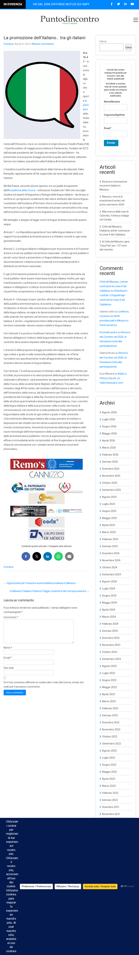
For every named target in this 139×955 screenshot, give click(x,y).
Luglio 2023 (108, 673)
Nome (8, 647)
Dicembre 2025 (110, 468)
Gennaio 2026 (110, 461)
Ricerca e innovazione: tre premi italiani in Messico (114, 185)
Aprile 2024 (108, 609)
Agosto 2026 (109, 412)
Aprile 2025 (108, 525)
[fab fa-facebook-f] (111, 4)
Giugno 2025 (109, 511)
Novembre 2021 (111, 814)
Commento (11, 617)
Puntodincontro (108, 332)
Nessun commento (43, 43)
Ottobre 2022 (109, 736)
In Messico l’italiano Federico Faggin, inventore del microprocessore (49, 591)
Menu (135, 19)
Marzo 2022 (109, 785)
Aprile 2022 (108, 778)
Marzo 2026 (109, 447)
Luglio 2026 (108, 419)
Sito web (9, 667)
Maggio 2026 (109, 433)
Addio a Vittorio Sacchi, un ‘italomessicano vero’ (113, 378)
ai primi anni (86, 105)
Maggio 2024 (109, 602)
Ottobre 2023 (109, 652)
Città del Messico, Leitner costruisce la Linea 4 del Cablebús (114, 286)
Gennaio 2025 (110, 546)
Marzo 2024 (109, 616)
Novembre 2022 (111, 729)
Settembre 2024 (111, 574)
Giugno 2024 (109, 595)
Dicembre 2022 (110, 722)
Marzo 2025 (109, 532)
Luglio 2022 (108, 757)
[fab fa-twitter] (118, 4)
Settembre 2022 (111, 743)
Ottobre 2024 (109, 567)
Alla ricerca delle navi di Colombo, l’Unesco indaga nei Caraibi (114, 215)
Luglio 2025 (108, 504)
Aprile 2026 (108, 440)
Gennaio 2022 (110, 800)
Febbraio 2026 (110, 454)
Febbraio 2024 (110, 623)
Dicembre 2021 (110, 807)
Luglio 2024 (108, 588)
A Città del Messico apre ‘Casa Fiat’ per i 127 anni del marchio (115, 245)
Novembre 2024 (111, 560)
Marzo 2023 (109, 701)
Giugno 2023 (109, 680)
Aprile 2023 (108, 694)
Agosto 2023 (109, 666)
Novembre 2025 (111, 475)
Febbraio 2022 (110, 792)
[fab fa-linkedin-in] (125, 4)
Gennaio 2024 (110, 630)
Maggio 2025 (109, 518)
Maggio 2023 (109, 687)
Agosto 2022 (109, 750)
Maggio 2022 (109, 771)
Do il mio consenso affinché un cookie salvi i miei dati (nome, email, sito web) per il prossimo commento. (44, 684)
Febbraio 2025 (110, 539)
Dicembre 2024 (110, 553)
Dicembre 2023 (110, 637)
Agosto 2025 (109, 496)
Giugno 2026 (109, 426)
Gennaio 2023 (110, 715)
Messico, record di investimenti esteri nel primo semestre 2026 (112, 200)
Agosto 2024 (109, 581)
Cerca (103, 41)
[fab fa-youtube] (132, 4)
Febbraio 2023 (110, 708)
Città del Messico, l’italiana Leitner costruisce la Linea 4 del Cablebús (115, 230)
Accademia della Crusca (21, 190)
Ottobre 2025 (109, 482)
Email (8, 657)
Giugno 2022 (109, 764)
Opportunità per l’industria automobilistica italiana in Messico (40, 583)
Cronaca (8, 43)
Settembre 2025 (111, 489)
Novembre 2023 (111, 644)
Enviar (111, 142)
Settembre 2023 (111, 659)
